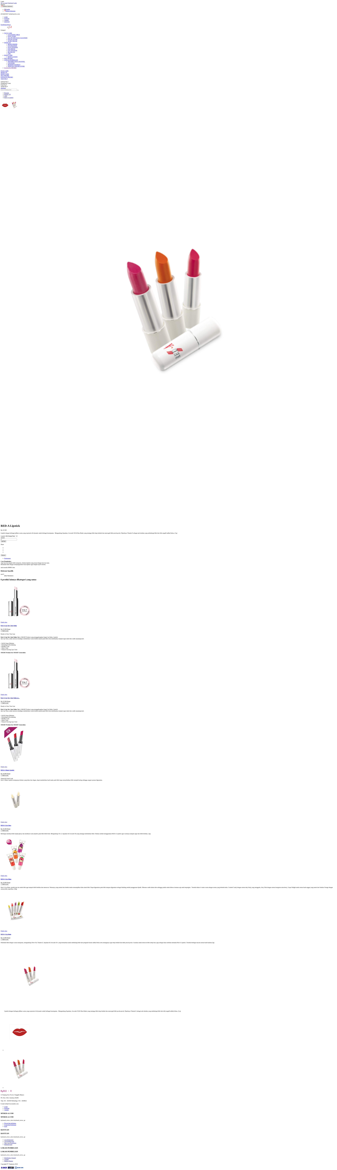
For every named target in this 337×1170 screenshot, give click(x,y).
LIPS (9, 53)
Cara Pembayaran (9, 1141)
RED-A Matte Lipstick (7, 770)
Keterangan (7, 558)
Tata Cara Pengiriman (10, 1143)
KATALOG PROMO (10, 68)
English (8, 9)
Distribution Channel (10, 1158)
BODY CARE (8, 55)
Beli (3, 541)
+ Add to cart (4, 631)
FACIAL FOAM (12, 39)
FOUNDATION (12, 46)
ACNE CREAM (12, 41)
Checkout (10, 3)
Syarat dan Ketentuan (10, 1125)
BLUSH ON (11, 52)
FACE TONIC (12, 36)
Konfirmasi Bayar (6, 24)
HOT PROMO (8, 58)
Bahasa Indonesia (10, 11)
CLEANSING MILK (14, 34)
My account (4, 3)
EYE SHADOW (12, 50)
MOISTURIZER (12, 44)
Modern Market (8, 1161)
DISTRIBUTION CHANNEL (16, 61)
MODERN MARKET (14, 64)
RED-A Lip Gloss (6, 825)
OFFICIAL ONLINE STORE (16, 66)
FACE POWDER (13, 47)
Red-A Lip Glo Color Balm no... (10, 698)
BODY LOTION (12, 57)
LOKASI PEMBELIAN (11, 60)
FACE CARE (8, 33)
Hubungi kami (8, 1144)
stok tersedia (4, 567)
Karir (5, 1126)
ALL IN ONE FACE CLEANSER (17, 38)
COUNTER (11, 63)
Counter (6, 1159)
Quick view (4, 622)
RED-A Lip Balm (6, 934)
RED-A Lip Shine (6, 879)
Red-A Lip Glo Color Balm (9, 625)
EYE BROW (11, 49)
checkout (3, 88)
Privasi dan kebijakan (10, 1123)
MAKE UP (7, 42)
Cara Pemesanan (8, 1140)
